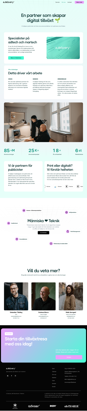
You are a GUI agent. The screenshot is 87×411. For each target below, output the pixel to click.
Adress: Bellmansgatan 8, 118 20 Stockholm (72, 372)
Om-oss (54, 374)
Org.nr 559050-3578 (70, 368)
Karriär (53, 386)
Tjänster (57, 2)
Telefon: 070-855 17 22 (70, 376)
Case (53, 380)
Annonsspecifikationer (70, 382)
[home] (8, 2)
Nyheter (54, 377)
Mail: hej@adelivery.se (70, 379)
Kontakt (70, 2)
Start (53, 368)
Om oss (64, 2)
